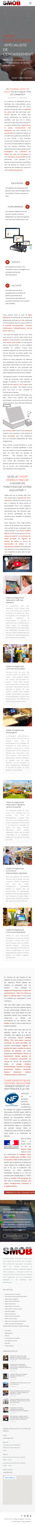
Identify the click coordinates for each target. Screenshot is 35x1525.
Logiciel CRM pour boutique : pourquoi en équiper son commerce (18, 1375)
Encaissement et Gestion (12, 1294)
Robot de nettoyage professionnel (15, 1321)
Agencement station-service (13, 1309)
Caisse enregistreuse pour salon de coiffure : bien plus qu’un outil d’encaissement (20, 1400)
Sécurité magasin (10, 1311)
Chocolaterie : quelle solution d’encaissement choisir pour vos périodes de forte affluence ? (19, 1417)
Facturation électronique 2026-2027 (16, 1296)
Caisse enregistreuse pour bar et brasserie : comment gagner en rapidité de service (20, 1392)
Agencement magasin (11, 1299)
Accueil (14, 78)
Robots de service (10, 1314)
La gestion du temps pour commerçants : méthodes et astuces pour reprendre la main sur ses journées (20, 1366)
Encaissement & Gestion (12, 1338)
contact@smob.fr (8, 1438)
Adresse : (6, 1442)
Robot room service (11, 1318)
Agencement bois (10, 1304)
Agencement (9, 1333)
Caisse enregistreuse (25, 78)
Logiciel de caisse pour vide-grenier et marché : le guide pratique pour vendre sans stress (20, 1357)
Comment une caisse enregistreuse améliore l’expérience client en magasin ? (19, 1409)
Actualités (8, 1330)
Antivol (7, 1335)
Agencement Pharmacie (12, 1301)
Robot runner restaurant (12, 1316)
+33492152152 (7, 1472)
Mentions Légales (19, 1519)
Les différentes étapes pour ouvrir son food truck (20, 1383)
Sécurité (7, 1343)
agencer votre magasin (21, 384)
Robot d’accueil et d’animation (14, 1323)
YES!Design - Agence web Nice (22, 1521)
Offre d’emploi (9, 1346)
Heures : (5, 1454)
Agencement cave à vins (12, 1306)
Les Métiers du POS (11, 1341)
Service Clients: (8, 1469)
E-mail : (5, 1435)
